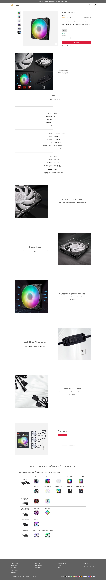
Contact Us (60, 565)
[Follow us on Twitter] (87, 566)
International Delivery (62, 568)
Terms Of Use (13, 567)
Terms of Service (14, 570)
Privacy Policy (14, 565)
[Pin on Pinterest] (67, 45)
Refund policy (14, 572)
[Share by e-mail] (70, 45)
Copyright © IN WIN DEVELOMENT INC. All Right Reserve (27, 576)
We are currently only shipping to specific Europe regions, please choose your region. (53, 1)
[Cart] (94, 5)
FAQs (59, 567)
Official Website (38, 565)
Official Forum (38, 567)
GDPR (12, 568)
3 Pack (64, 30)
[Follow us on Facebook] (84, 566)
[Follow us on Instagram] (90, 566)
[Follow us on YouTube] (93, 566)
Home (12, 9)
